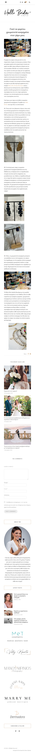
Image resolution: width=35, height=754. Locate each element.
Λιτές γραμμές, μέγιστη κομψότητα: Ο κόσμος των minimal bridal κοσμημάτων (21, 620)
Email (6, 489)
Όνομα (6, 482)
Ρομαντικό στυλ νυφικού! (10, 391)
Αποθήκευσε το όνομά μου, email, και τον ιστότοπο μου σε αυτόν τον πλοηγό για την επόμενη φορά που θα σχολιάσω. (17, 504)
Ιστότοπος (6, 495)
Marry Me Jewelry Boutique (15, 85)
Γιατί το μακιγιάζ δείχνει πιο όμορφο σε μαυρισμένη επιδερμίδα (21, 595)
